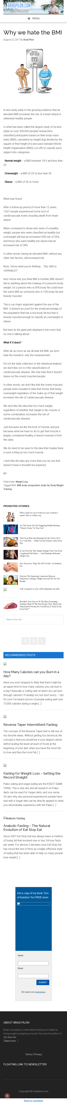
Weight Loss (22, 481)
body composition (31, 485)
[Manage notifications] (7, 1095)
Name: (21, 955)
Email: (20, 968)
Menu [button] (36, 18)
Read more (10, 1041)
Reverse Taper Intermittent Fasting (30, 725)
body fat (45, 485)
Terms (28, 1054)
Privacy (38, 1054)
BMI (19, 485)
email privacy (40, 992)
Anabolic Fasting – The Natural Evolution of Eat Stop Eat (26, 828)
